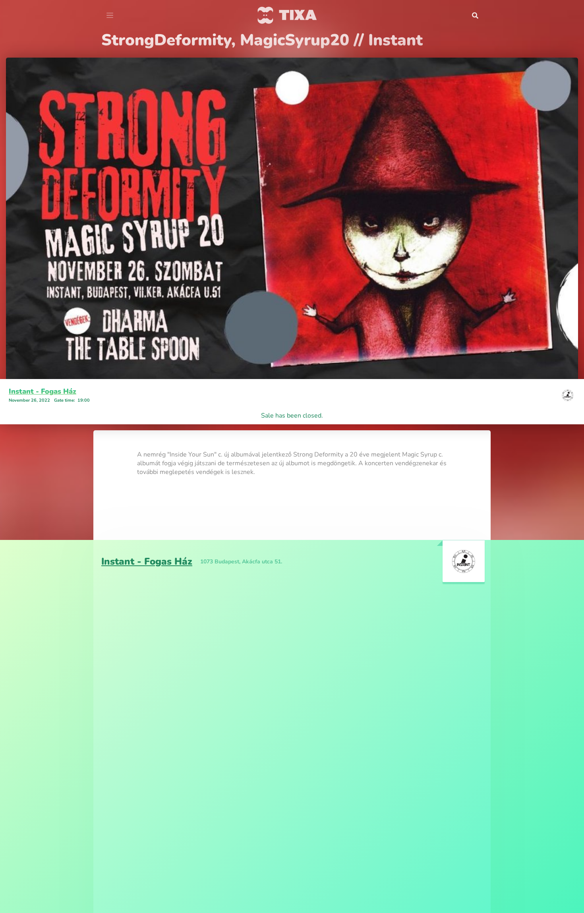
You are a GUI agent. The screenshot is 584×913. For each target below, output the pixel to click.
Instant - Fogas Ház (42, 391)
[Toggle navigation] (110, 15)
